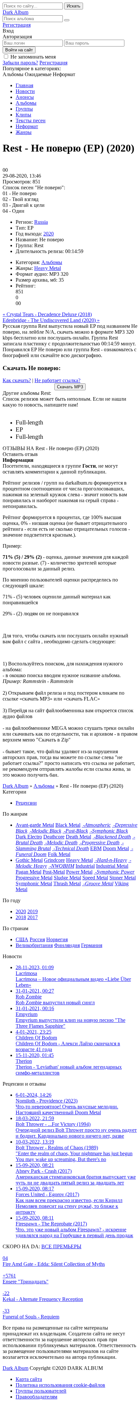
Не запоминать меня (33, 57)
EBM (96, 848)
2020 (48, 233)
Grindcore (54, 860)
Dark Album (15, 1368)
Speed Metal (95, 877)
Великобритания (34, 945)
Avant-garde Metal (35, 825)
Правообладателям (36, 1396)
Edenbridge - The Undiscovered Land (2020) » (51, 320)
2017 (32, 917)
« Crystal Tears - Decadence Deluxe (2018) (47, 314)
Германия (91, 945)
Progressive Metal (34, 877)
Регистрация (17, 25)
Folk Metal (59, 854)
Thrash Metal (67, 883)
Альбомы (26, 103)
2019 (32, 911)
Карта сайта (29, 1379)
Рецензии (26, 803)
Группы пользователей (41, 1391)
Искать (73, 6)
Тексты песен (31, 120)
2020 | (42, 430)
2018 (21, 917)
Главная (24, 85)
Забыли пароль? (20, 62)
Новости (25, 91)
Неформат (27, 126)
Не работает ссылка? (57, 380)
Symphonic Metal (34, 883)
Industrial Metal (112, 866)
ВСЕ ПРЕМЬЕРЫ (61, 1246)
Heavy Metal (47, 268)
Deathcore (53, 836)
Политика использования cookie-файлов (60, 1385)
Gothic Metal (29, 860)
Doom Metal (116, 848)
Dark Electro (29, 836)
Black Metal (67, 825)
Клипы (23, 114)
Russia (41, 222)
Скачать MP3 (70, 386)
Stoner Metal (122, 877)
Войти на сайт (19, 49)
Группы (24, 109)
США (22, 939)
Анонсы (25, 97)
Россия (37, 939)
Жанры (24, 132)
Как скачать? (17, 380)
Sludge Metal (67, 877)
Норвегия (57, 939)
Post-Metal (54, 872)
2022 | (55, 422)
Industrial (85, 866)
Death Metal (78, 836)
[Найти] (66, 20)
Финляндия (67, 945)
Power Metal (79, 872)
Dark (15, 12)
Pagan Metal (28, 872)
